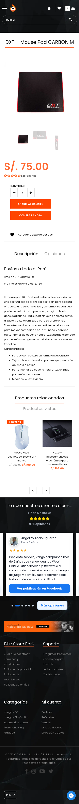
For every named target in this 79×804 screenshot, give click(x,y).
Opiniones (54, 254)
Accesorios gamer (16, 722)
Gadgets (10, 733)
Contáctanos (51, 674)
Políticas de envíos (16, 685)
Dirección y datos (53, 733)
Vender (46, 722)
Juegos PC (11, 712)
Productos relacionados (39, 398)
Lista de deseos (52, 727)
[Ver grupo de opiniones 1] (12, 605)
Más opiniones (52, 605)
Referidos (48, 717)
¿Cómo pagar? (53, 659)
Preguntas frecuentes (57, 654)
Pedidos (47, 712)
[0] (73, 8)
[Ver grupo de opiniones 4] (26, 605)
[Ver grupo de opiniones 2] (17, 605)
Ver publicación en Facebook (39, 588)
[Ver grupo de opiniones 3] (22, 605)
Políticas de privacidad (19, 669)
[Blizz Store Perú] (13, 11)
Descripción (26, 254)
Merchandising (14, 727)
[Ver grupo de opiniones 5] (29, 605)
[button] (12, 176)
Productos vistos (39, 408)
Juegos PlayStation (16, 717)
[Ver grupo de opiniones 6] (33, 605)
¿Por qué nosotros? (17, 654)
